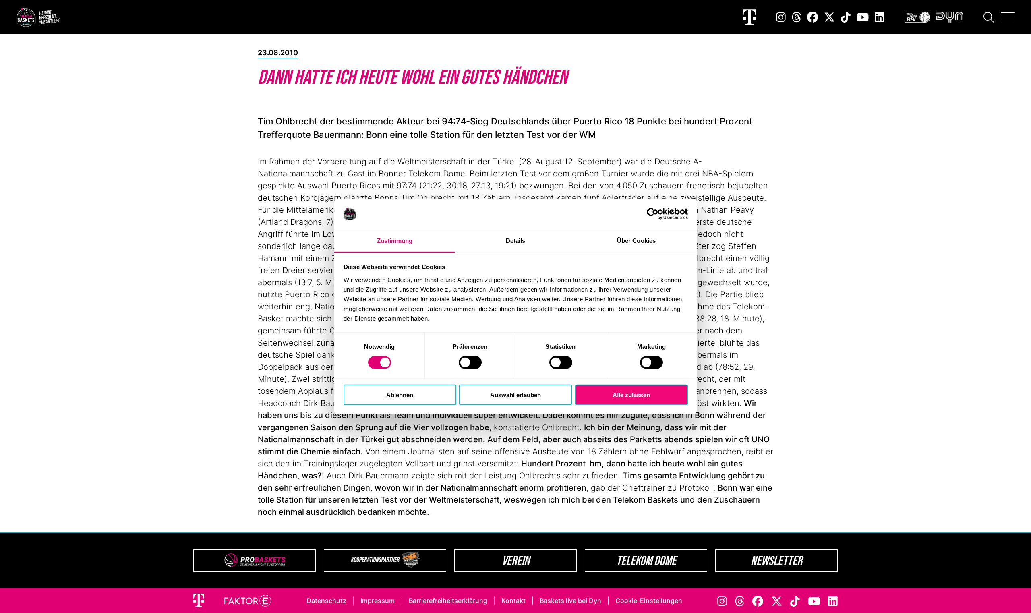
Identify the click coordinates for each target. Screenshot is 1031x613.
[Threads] (796, 17)
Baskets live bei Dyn (570, 600)
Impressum (377, 600)
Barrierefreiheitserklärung (448, 600)
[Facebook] (812, 17)
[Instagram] (781, 17)
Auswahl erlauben (515, 394)
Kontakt (513, 600)
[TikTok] (846, 17)
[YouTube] (863, 17)
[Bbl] (917, 17)
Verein (516, 560)
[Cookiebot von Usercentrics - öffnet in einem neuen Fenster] (652, 214)
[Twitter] (829, 17)
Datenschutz (326, 600)
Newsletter (776, 560)
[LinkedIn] (879, 17)
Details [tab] (516, 240)
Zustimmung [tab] (395, 240)
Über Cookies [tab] (636, 240)
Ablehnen (399, 394)
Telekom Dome (646, 560)
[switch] (470, 362)
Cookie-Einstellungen (648, 600)
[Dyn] (949, 17)
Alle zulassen (631, 394)
